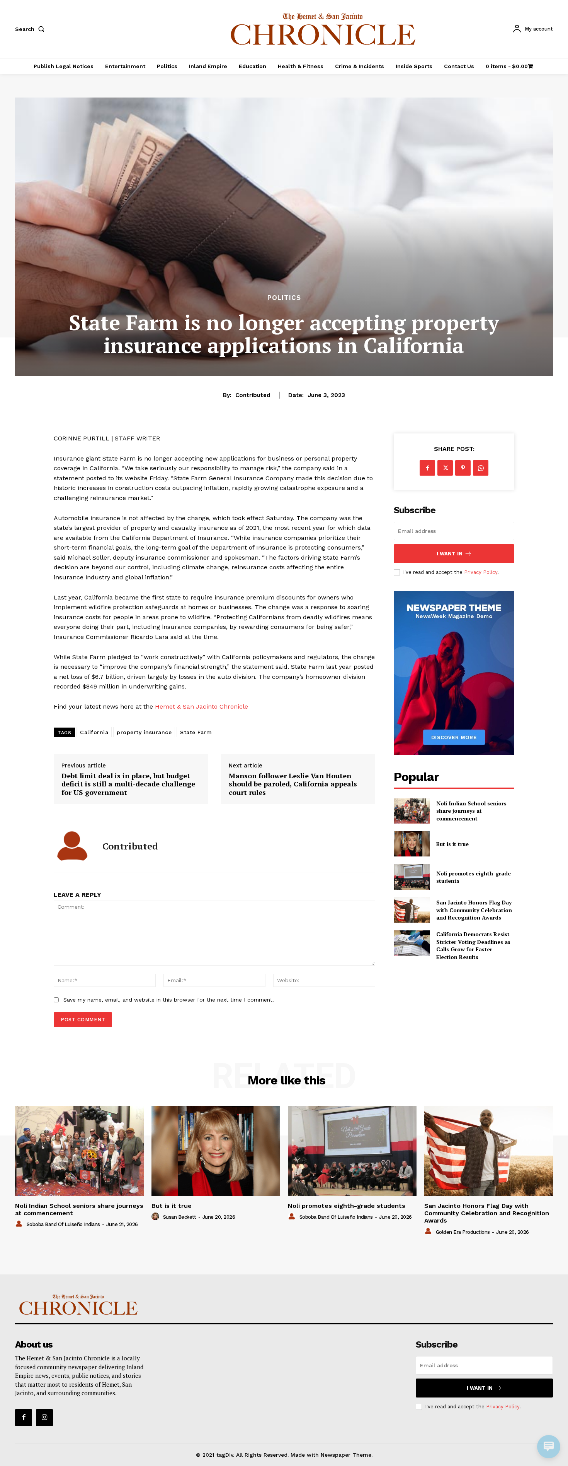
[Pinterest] (463, 468)
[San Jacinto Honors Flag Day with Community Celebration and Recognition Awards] (412, 910)
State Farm (196, 732)
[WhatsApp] (480, 468)
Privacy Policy (480, 572)
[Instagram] (44, 1417)
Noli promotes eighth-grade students (473, 877)
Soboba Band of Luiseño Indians (63, 1224)
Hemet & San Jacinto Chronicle (201, 706)
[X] (445, 468)
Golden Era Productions (463, 1232)
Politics (284, 298)
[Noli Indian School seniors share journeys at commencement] (412, 811)
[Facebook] (427, 468)
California (94, 732)
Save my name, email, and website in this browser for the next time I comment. (168, 1000)
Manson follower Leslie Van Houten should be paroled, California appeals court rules (293, 784)
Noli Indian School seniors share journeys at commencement (471, 811)
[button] (31, 29)
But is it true (452, 844)
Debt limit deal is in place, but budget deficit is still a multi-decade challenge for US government (128, 784)
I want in (450, 554)
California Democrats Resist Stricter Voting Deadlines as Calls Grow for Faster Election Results (473, 945)
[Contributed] (72, 846)
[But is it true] (412, 843)
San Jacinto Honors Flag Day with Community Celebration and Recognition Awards (474, 910)
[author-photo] (20, 1224)
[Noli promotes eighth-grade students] (412, 876)
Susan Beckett (179, 1217)
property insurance (144, 732)
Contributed (252, 395)
